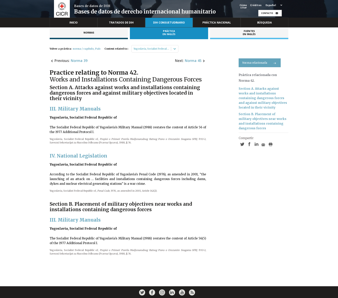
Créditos (256, 5)
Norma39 (79, 60)
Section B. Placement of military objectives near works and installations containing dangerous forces (262, 121)
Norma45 (193, 60)
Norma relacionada (254, 62)
